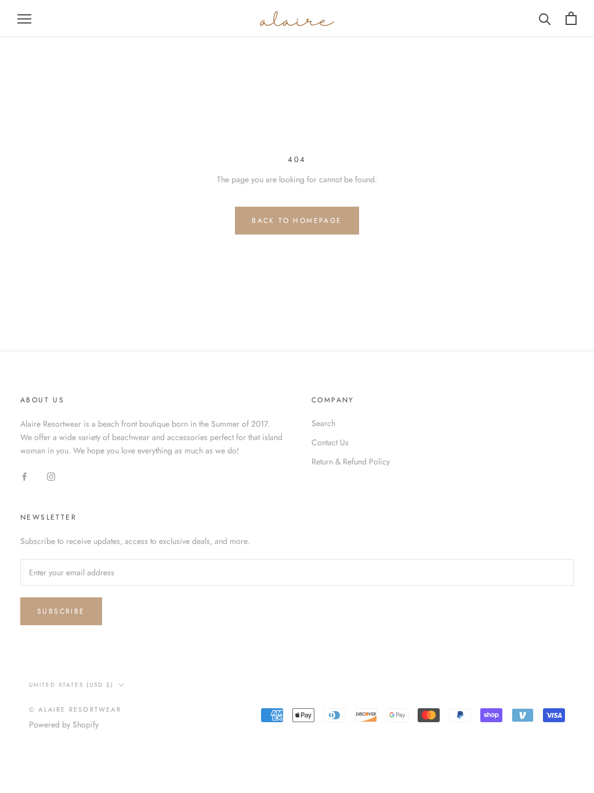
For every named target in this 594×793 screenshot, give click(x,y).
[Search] (545, 18)
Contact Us (330, 442)
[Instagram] (51, 476)
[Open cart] (571, 18)
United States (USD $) (71, 684)
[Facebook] (24, 476)
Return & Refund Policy (351, 461)
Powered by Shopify (64, 724)
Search (323, 423)
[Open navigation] (24, 18)
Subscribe (61, 611)
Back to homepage (297, 220)
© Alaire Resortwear (75, 709)
